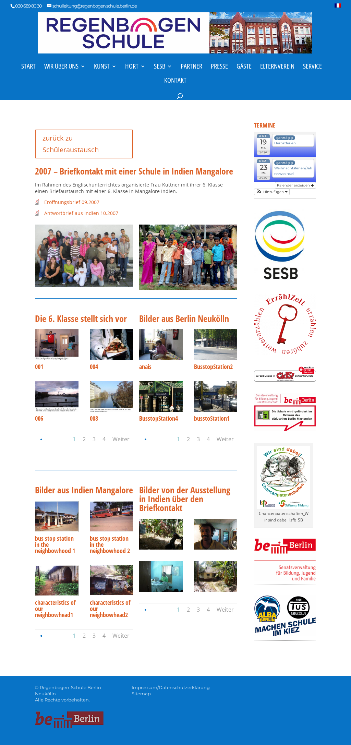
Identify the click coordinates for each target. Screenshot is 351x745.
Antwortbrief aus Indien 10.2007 (81, 213)
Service (312, 67)
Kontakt (175, 81)
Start (28, 67)
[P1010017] (160, 547)
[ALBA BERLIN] (285, 634)
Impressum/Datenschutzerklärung (171, 687)
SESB (159, 67)
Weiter (121, 439)
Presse (219, 67)
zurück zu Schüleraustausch (71, 143)
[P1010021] (160, 590)
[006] (56, 410)
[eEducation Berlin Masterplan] (285, 429)
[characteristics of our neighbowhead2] (111, 594)
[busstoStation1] (215, 410)
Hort (131, 67)
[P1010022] (215, 590)
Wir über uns (61, 67)
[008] (111, 410)
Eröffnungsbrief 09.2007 (71, 202)
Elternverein (277, 67)
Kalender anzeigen (294, 185)
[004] (111, 358)
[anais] (160, 358)
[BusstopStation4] (160, 410)
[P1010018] (215, 547)
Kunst (102, 67)
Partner (191, 67)
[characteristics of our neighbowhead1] (56, 594)
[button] (271, 192)
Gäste (244, 67)
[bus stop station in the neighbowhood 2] (111, 530)
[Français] (338, 7)
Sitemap (141, 693)
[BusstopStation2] (215, 358)
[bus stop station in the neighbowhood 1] (56, 530)
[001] (56, 358)
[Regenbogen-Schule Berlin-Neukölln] (175, 32)
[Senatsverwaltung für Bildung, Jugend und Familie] (285, 579)
